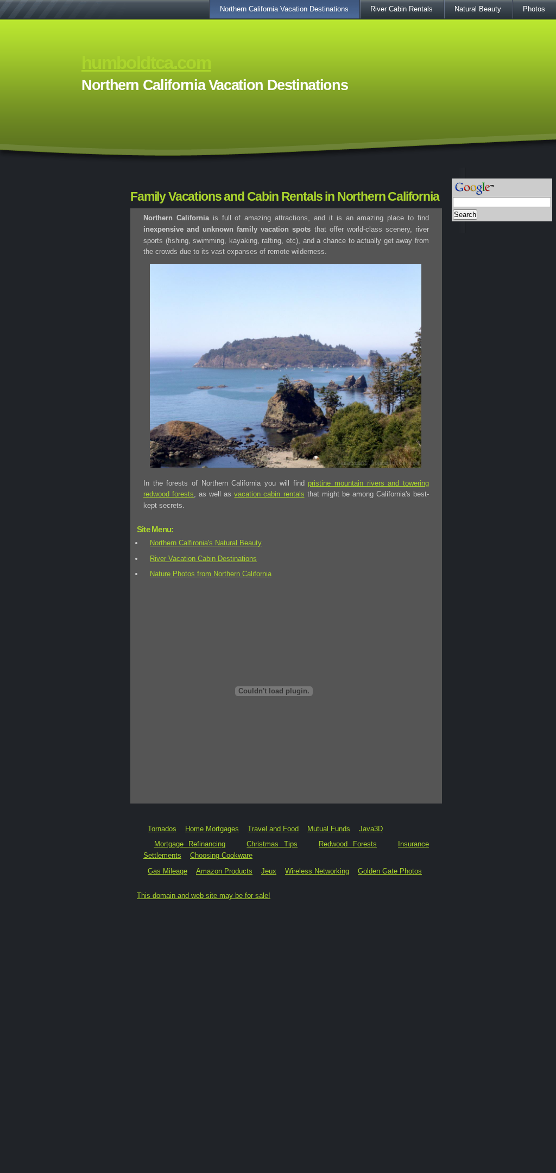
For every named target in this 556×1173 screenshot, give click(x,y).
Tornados (162, 829)
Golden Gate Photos (390, 871)
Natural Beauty (477, 9)
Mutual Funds (328, 829)
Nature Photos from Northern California (210, 574)
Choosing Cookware (221, 855)
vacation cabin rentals (269, 494)
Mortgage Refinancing (190, 844)
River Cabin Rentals (401, 9)
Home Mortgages (212, 829)
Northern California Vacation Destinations (284, 9)
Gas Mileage (167, 871)
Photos (534, 9)
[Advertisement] (278, 172)
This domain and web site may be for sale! (203, 895)
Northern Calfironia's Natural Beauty (206, 543)
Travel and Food (273, 829)
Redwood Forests (348, 844)
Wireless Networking (317, 871)
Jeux (268, 871)
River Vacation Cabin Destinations (203, 558)
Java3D (371, 829)
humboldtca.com (146, 63)
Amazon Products (224, 871)
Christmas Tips (272, 844)
